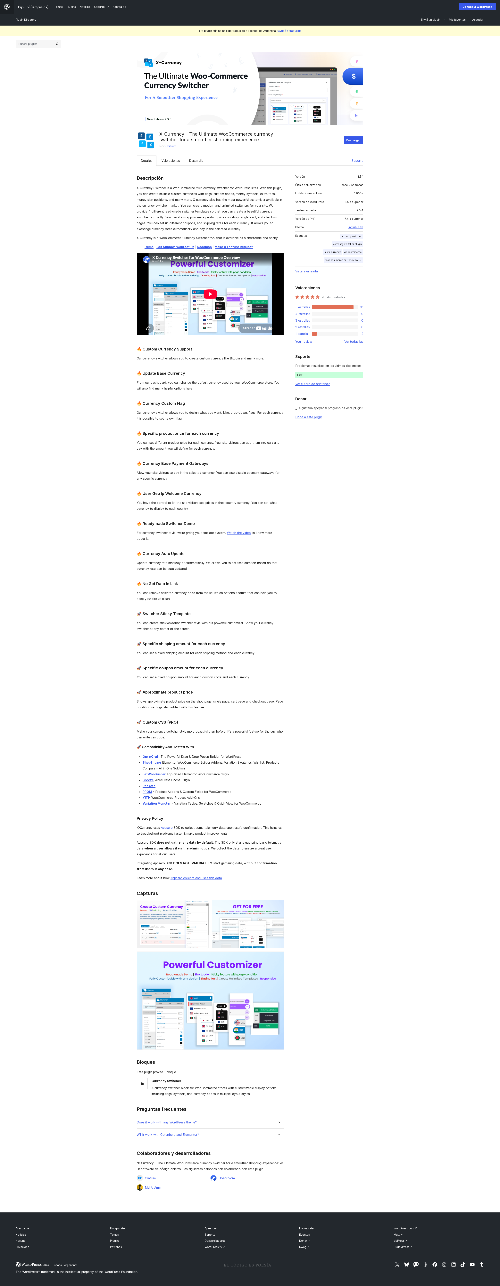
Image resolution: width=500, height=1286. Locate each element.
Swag (304, 1247)
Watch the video (239, 533)
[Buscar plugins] (57, 44)
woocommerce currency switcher (344, 260)
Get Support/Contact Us (175, 247)
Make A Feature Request (234, 247)
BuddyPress (403, 1247)
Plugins (114, 1240)
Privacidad (22, 1247)
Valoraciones (171, 161)
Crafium (170, 146)
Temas (114, 1234)
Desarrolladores (215, 1240)
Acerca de (22, 1228)
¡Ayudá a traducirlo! (289, 30)
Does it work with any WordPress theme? (167, 1122)
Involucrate (306, 1228)
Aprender (211, 1228)
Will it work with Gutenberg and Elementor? (168, 1135)
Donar (304, 1240)
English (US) (355, 227)
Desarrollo (196, 161)
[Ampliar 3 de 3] (279, 957)
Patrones (116, 1247)
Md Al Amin (153, 1187)
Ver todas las (353, 341)
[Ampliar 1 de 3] (203, 905)
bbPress (401, 1240)
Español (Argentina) (65, 1264)
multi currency (332, 252)
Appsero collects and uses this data (196, 878)
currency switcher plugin (347, 244)
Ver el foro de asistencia (312, 384)
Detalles (146, 161)
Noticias (21, 1234)
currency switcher (351, 236)
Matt (398, 1234)
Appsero (167, 828)
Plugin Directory (26, 19)
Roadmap (204, 247)
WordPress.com (405, 1228)
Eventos (304, 1234)
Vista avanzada (306, 271)
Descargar (353, 140)
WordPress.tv (215, 1247)
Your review (303, 341)
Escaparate (117, 1228)
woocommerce (353, 252)
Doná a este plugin (308, 417)
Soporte (357, 161)
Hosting (21, 1240)
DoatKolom (227, 1178)
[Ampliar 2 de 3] (279, 905)
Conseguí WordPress (477, 6)
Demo (149, 247)
